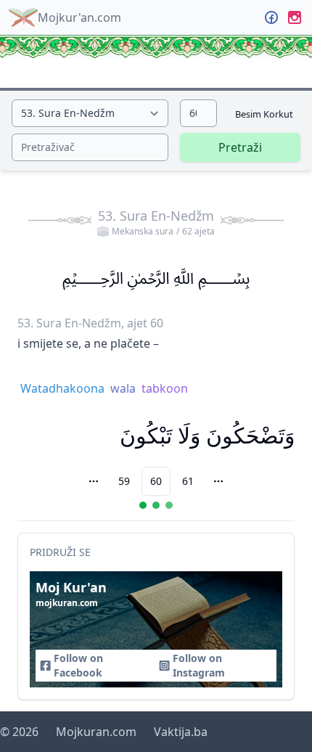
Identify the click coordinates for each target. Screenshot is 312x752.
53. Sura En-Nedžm (156, 222)
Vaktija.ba (181, 732)
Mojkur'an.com (79, 17)
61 (188, 481)
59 (124, 481)
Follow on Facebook (78, 665)
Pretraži (240, 147)
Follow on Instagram (199, 665)
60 (156, 481)
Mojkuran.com (96, 732)
